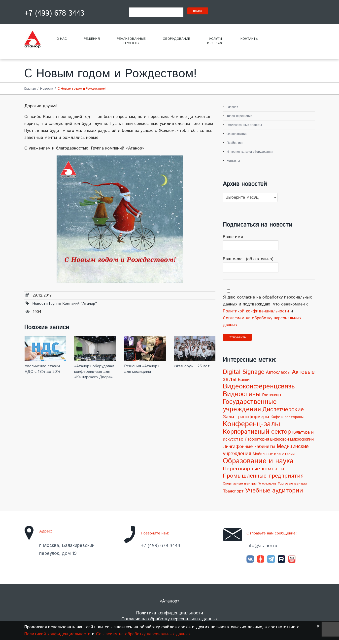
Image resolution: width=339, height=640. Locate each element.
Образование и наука (258, 461)
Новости (46, 88)
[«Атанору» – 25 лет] (194, 348)
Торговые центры (292, 483)
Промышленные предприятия (263, 476)
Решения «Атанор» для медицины (141, 369)
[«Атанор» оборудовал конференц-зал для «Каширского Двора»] (95, 348)
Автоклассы (278, 372)
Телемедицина (267, 484)
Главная (30, 88)
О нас (62, 39)
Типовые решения (239, 116)
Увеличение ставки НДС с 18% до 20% (42, 369)
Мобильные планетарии (274, 454)
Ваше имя (233, 237)
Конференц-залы (251, 424)
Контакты (249, 39)
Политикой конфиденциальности (256, 311)
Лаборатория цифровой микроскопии (279, 439)
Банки (244, 380)
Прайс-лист (235, 143)
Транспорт (233, 491)
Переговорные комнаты (253, 469)
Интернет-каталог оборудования (250, 151)
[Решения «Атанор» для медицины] (145, 348)
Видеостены (242, 394)
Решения (92, 39)
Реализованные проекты (244, 125)
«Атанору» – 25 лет (192, 366)
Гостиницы (271, 395)
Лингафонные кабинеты (249, 446)
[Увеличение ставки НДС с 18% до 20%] (45, 348)
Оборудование (176, 39)
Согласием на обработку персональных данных (143, 634)
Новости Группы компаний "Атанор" (64, 303)
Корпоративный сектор (257, 431)
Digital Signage (243, 372)
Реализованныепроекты (131, 41)
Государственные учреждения (250, 405)
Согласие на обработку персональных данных (169, 619)
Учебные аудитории (274, 490)
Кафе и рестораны (287, 417)
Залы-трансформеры (246, 417)
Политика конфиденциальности (169, 613)
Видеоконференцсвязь (259, 386)
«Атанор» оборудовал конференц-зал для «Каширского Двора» (94, 371)
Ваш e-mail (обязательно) (248, 259)
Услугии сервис (215, 41)
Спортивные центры (240, 483)
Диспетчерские (283, 410)
